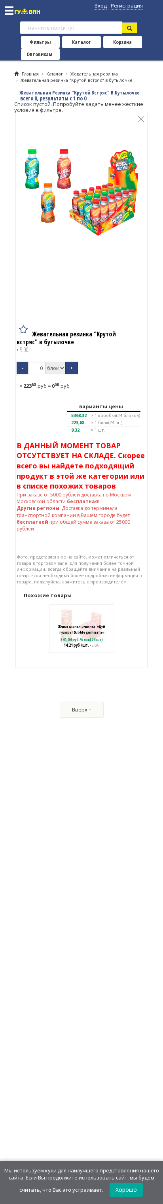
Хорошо (126, 1189)
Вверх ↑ (81, 709)
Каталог (81, 41)
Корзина (122, 41)
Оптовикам (39, 54)
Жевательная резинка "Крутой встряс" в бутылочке (77, 80)
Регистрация (127, 5)
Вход (101, 5)
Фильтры (40, 41)
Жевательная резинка (94, 74)
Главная (30, 74)
